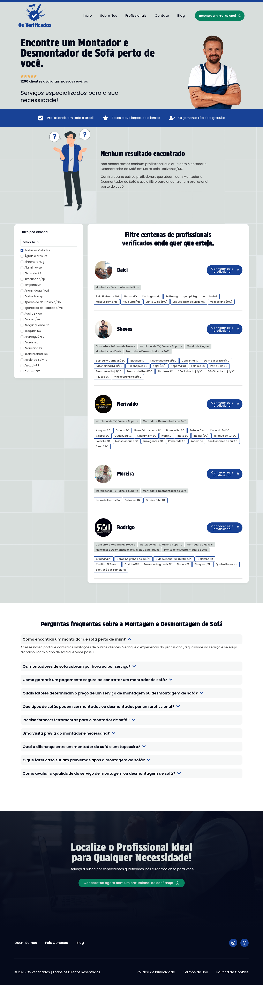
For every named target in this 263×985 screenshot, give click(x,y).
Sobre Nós (108, 15)
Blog (181, 15)
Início (87, 15)
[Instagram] (233, 943)
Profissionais (135, 15)
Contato (162, 15)
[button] (224, 270)
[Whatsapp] (244, 943)
